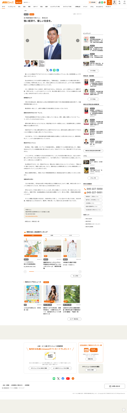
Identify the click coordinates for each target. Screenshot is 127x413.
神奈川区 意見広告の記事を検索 (92, 150)
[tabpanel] (52, 41)
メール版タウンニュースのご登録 (61, 368)
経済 (46, 6)
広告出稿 (93, 2)
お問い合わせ (116, 386)
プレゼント (108, 6)
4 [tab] (45, 271)
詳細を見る (90, 359)
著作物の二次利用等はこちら (92, 200)
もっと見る (75, 275)
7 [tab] (60, 271)
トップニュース (11, 6)
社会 (24, 6)
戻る (26, 10)
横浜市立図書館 (89, 226)
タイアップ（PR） (67, 6)
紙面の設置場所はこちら (91, 206)
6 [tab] (55, 271)
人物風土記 (77, 6)
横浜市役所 (88, 221)
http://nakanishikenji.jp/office (31, 216)
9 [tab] (69, 271)
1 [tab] (31, 271)
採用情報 (27, 385)
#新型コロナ (28, 221)
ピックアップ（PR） (55, 6)
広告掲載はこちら (90, 203)
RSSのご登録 (90, 370)
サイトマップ (21, 388)
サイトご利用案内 (14, 388)
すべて (3, 6)
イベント (85, 6)
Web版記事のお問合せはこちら (93, 209)
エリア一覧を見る (74, 319)
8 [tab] (65, 271)
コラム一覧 (93, 178)
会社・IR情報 (6, 385)
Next (77, 40)
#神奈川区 (34, 221)
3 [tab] (41, 271)
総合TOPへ (26, 2)
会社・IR (114, 3)
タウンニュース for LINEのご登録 (39, 368)
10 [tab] (74, 271)
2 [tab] (36, 271)
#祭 (38, 221)
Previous (27, 40)
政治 (41, 6)
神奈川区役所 (89, 218)
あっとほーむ (99, 6)
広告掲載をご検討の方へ (17, 385)
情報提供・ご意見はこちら (92, 196)
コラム (91, 6)
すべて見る (93, 70)
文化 (19, 6)
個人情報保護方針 (5, 388)
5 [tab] (50, 271)
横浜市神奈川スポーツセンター (93, 224)
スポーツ (35, 6)
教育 (29, 6)
